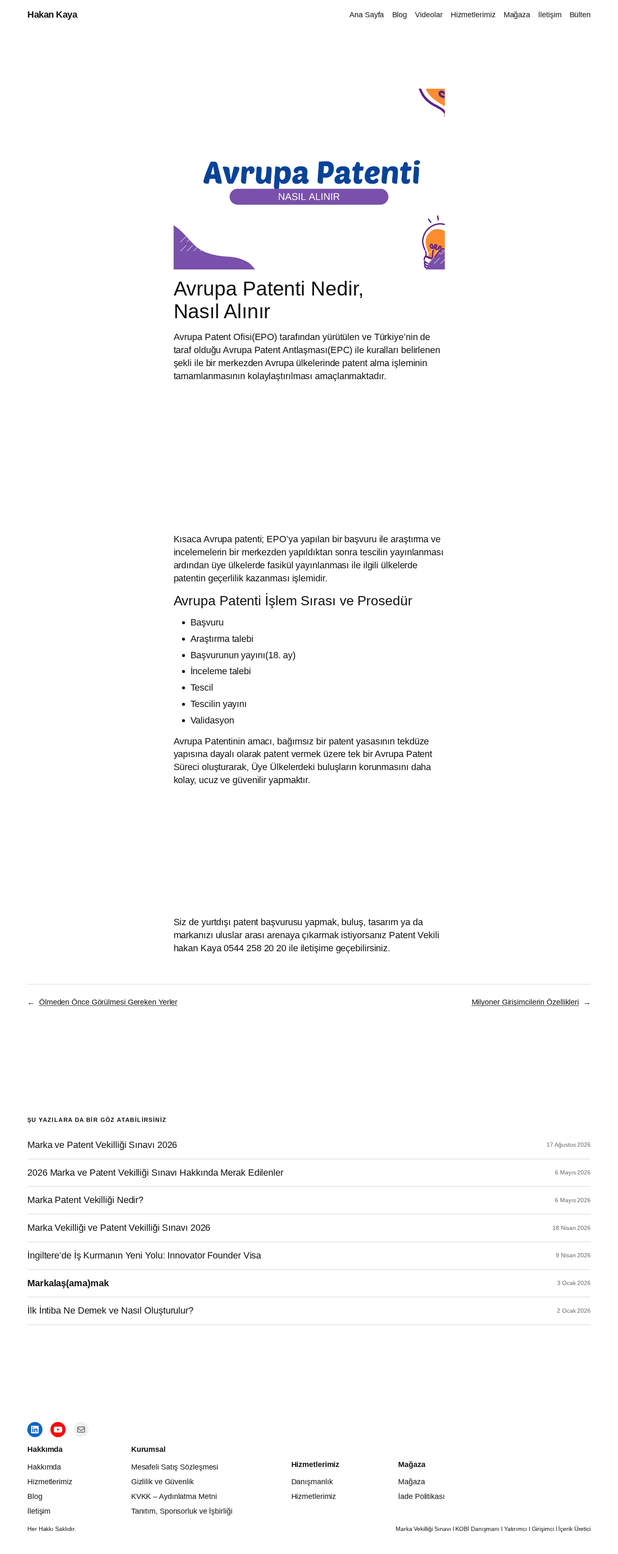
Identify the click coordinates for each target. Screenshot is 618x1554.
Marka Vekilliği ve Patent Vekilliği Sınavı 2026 (118, 1228)
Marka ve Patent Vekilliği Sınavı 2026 (102, 1145)
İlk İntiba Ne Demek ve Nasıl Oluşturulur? (110, 1311)
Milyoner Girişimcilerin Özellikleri (525, 1002)
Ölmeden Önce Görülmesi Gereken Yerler (108, 1002)
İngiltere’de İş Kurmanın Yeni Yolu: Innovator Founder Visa (144, 1256)
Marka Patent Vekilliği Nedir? (85, 1200)
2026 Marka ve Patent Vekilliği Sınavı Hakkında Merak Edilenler (155, 1173)
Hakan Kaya (52, 14)
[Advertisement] (309, 849)
